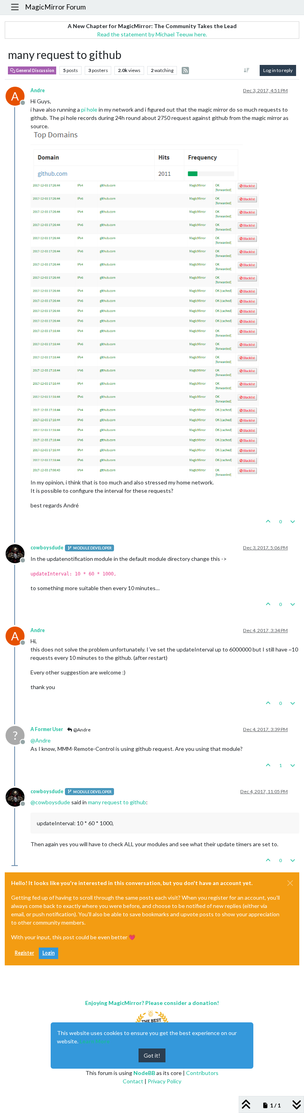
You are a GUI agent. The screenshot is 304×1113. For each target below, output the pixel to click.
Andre (37, 90)
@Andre (81, 730)
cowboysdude (46, 548)
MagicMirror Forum (55, 7)
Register (24, 953)
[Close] (290, 883)
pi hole (89, 109)
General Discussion (34, 70)
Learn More (95, 1041)
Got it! (152, 1055)
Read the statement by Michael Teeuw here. (152, 34)
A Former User (46, 729)
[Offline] (18, 552)
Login (48, 953)
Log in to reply (278, 70)
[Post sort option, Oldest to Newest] (246, 70)
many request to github (117, 802)
